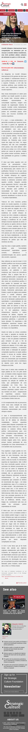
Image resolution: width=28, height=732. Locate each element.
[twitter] (8, 713)
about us (13, 719)
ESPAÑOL (3, 10)
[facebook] (5, 713)
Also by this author (5, 637)
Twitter (4, 63)
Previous (5, 605)
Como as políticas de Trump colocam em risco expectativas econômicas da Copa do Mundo (14, 612)
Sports (6, 578)
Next (23, 605)
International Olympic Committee (13, 576)
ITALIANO (20, 10)
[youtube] (17, 713)
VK (11, 63)
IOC (22, 576)
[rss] (20, 713)
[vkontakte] (14, 713)
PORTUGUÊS (11, 10)
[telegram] (7, 10)
